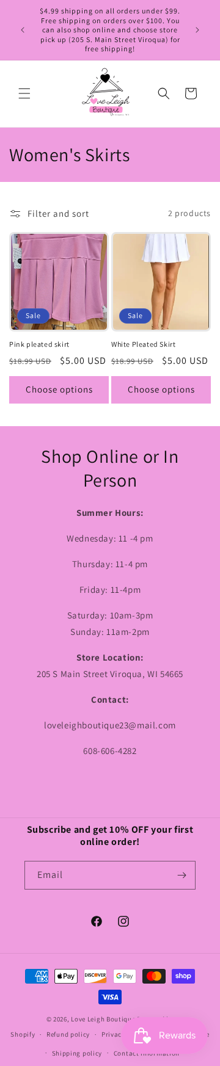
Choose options (59, 389)
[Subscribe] (181, 875)
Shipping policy (77, 1053)
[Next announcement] (197, 29)
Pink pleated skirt (39, 344)
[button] (24, 93)
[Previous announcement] (22, 29)
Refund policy (68, 1034)
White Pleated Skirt (143, 344)
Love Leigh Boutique (103, 1019)
